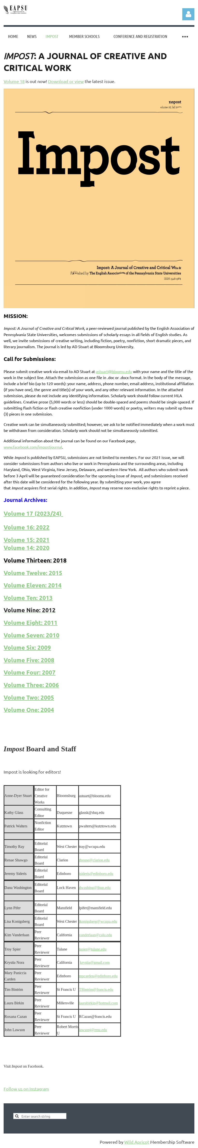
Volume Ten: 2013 (28, 597)
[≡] (184, 36)
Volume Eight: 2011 (30, 622)
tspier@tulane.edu (92, 949)
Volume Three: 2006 (31, 685)
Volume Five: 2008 (29, 660)
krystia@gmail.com (95, 962)
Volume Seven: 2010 (31, 635)
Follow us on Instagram (26, 1088)
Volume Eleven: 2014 (33, 585)
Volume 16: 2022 (27, 527)
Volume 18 (14, 81)
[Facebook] (7, 1077)
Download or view (66, 81)
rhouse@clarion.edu (94, 860)
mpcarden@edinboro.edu (98, 976)
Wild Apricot (136, 1141)
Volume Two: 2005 (29, 697)
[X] (17, 1077)
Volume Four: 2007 (30, 672)
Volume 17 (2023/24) (33, 513)
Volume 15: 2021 (27, 539)
